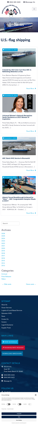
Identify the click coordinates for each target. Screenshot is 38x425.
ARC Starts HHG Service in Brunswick (16, 158)
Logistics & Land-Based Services (11, 310)
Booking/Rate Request (14, 347)
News (3, 316)
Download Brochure (12, 353)
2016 (3, 258)
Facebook (7, 392)
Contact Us (4, 319)
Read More (30, 88)
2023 (3, 241)
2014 (3, 263)
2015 (3, 260)
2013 (3, 265)
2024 (3, 238)
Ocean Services (6, 307)
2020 (3, 248)
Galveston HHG (6, 313)
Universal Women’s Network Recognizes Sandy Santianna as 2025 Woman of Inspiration (17, 117)
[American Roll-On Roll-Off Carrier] (11, 10)
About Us (4, 304)
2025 (3, 236)
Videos (3, 279)
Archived (4, 274)
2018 (3, 253)
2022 (3, 243)
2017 (3, 255)
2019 (3, 251)
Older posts (6, 284)
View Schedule (11, 342)
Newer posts (31, 284)
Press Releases (6, 276)
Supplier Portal (6, 328)
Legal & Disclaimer (7, 325)
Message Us (30, 2)
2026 (3, 233)
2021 (3, 246)
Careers (4, 322)
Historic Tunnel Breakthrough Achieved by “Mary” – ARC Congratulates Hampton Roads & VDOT (19, 199)
